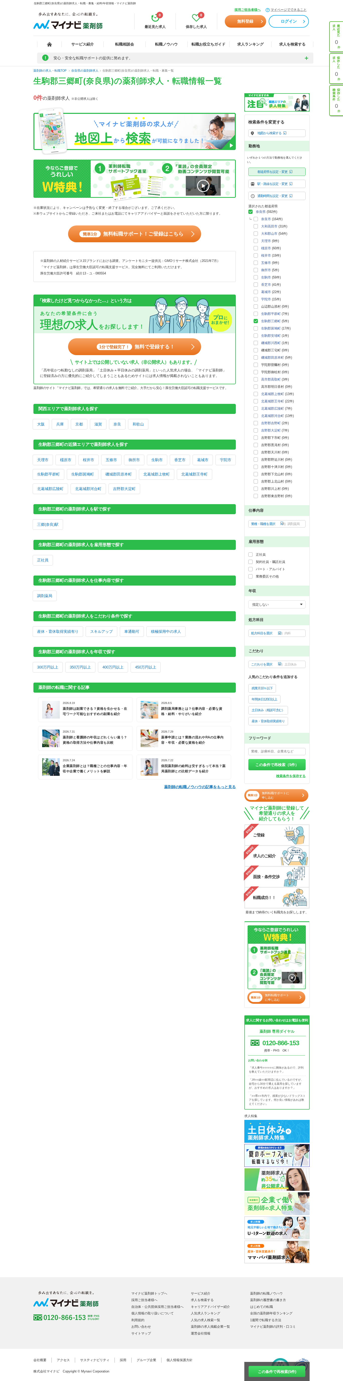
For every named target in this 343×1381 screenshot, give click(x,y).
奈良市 (266, 219)
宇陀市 (225, 460)
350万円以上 (80, 667)
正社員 (42, 560)
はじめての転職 (261, 1307)
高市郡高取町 (271, 379)
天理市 (42, 460)
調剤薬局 (44, 596)
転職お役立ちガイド (208, 44)
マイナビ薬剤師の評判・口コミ (273, 1326)
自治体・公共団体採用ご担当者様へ (157, 1307)
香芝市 (180, 460)
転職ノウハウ (166, 44)
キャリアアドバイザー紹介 (210, 1307)
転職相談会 (124, 44)
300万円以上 (47, 667)
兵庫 (60, 424)
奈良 (117, 424)
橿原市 (65, 460)
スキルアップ (101, 631)
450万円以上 (145, 667)
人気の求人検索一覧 (205, 1320)
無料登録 (245, 21)
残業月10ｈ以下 (262, 688)
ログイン (289, 21)
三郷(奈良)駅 (48, 524)
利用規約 (137, 1320)
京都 (79, 424)
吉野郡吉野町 (271, 423)
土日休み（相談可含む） (268, 710)
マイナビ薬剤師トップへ (149, 1293)
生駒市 (157, 460)
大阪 (41, 424)
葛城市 (202, 460)
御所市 (134, 460)
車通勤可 (131, 631)
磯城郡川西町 (271, 343)
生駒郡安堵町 (271, 336)
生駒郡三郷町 (271, 321)
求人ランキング (250, 44)
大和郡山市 (269, 233)
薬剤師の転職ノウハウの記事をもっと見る (200, 787)
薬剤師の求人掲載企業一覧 (210, 1326)
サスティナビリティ (94, 1360)
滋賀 (98, 424)
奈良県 (261, 212)
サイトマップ (141, 1333)
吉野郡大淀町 (124, 489)
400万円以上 (113, 667)
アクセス (63, 1360)
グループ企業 (146, 1360)
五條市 (111, 460)
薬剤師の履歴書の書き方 (268, 1300)
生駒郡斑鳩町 (82, 474)
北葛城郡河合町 (88, 489)
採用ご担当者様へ (248, 10)
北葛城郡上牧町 (156, 474)
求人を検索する (292, 44)
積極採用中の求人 (166, 631)
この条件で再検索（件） (277, 765)
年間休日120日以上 (264, 699)
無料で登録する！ (137, 346)
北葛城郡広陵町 (50, 489)
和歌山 (138, 424)
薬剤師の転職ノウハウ (266, 1293)
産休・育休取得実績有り (58, 631)
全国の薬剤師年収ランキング (271, 1313)
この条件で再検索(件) (277, 1371)
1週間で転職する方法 (265, 1320)
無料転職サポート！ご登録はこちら (133, 233)
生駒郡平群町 (48, 474)
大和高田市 (269, 226)
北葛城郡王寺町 (194, 474)
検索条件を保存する (291, 776)
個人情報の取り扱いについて (152, 1313)
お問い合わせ (141, 1326)
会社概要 (39, 1360)
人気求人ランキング (205, 1313)
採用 (123, 1360)
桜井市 (88, 460)
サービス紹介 (82, 44)
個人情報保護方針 (179, 1360)
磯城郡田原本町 (118, 474)
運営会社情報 (200, 1333)
